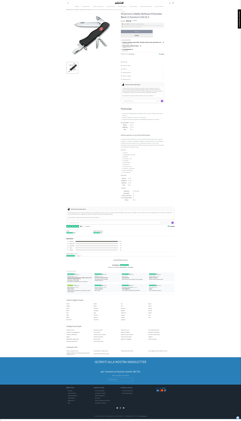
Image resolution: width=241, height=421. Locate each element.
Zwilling (68, 306)
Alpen (67, 315)
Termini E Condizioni (100, 390)
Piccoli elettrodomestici (153, 330)
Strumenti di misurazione (154, 334)
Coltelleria (76, 9)
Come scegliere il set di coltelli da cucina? (157, 351)
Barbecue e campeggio (126, 339)
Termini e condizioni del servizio (102, 400)
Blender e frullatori (125, 332)
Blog (69, 403)
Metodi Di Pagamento (100, 395)
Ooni (67, 313)
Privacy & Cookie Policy (127, 390)
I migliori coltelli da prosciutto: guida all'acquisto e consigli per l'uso (78, 353)
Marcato (150, 308)
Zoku (149, 317)
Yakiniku (150, 310)
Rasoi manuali (97, 339)
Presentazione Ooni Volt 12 (127, 351)
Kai (121, 303)
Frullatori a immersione (71, 334)
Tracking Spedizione (72, 395)
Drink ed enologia (152, 339)
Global (95, 303)
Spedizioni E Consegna (100, 393)
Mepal (67, 317)
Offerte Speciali (71, 398)
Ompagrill (96, 310)
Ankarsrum (123, 313)
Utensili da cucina (125, 330)
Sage (95, 313)
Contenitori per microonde (100, 334)
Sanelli (68, 303)
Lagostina (123, 319)
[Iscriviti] (131, 379)
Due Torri (96, 315)
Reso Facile (97, 398)
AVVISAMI (137, 35)
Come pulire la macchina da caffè (101, 353)
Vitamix (150, 313)
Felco (149, 315)
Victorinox (96, 308)
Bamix (67, 310)
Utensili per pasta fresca (71, 341)
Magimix (123, 310)
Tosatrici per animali (98, 341)
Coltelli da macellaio (98, 336)
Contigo (123, 317)
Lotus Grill (96, 319)
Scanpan (123, 315)
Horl (122, 306)
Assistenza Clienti (72, 393)
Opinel (149, 306)
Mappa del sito (71, 400)
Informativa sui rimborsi (100, 403)
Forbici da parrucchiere (126, 336)
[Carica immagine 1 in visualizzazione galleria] (72, 68)
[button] (68, 3)
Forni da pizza (97, 332)
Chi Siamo (70, 390)
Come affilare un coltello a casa (101, 351)
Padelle (68, 336)
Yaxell (67, 308)
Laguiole (96, 317)
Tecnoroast (69, 319)
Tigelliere (150, 336)
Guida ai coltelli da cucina (72, 351)
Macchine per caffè (98, 330)
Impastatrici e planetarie (153, 332)
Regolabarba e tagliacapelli (72, 339)
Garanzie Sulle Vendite (127, 393)
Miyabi (149, 303)
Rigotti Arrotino (69, 9)
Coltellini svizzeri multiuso (86, 9)
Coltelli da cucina (70, 330)
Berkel (95, 306)
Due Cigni (123, 308)
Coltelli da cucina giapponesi (73, 332)
